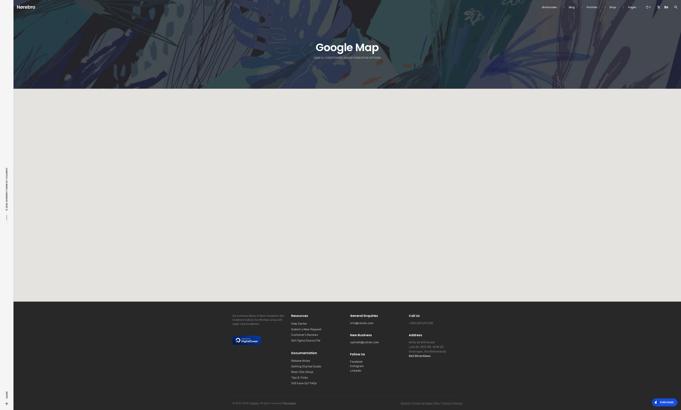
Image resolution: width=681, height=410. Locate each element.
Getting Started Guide (306, 366)
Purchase (667, 402)
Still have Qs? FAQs (304, 383)
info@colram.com (361, 323)
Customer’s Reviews (304, 335)
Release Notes (300, 360)
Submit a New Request (306, 329)
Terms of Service (452, 403)
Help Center (299, 323)
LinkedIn (355, 370)
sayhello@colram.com (364, 342)
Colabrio (6, 173)
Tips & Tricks (299, 377)
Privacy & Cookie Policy (426, 403)
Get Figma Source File (305, 340)
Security (406, 403)
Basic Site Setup (302, 372)
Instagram (357, 366)
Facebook (356, 361)
